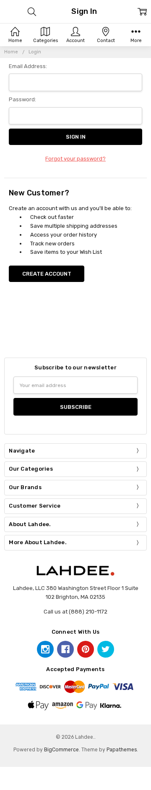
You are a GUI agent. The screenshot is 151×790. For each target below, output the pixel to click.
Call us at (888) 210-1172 (75, 611)
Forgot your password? (75, 158)
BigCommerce (61, 750)
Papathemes (122, 750)
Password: (22, 99)
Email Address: (28, 66)
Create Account (46, 274)
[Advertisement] (77, 329)
